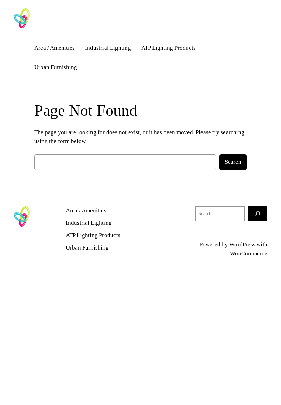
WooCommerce (248, 253)
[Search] (257, 213)
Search (233, 162)
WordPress (242, 244)
